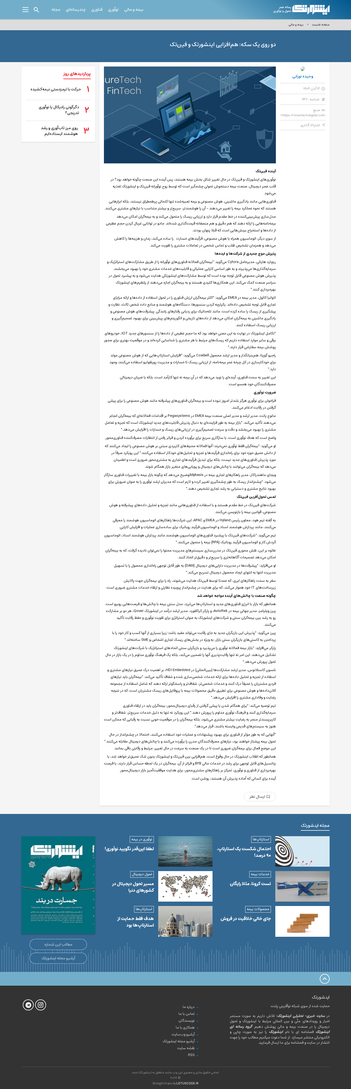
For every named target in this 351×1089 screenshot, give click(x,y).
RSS (191, 1055)
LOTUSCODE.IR (187, 1083)
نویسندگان (187, 1021)
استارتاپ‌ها (261, 839)
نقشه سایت (186, 1048)
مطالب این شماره (58, 944)
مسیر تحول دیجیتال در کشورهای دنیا (133, 887)
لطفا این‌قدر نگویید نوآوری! (129, 849)
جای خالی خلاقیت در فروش (245, 918)
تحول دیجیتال (142, 874)
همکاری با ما (185, 1027)
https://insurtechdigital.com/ (302, 115)
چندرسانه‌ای (76, 9)
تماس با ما (187, 1014)
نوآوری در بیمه (141, 839)
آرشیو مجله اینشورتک (58, 958)
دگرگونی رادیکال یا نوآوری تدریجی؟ (59, 110)
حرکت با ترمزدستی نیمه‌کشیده (55, 89)
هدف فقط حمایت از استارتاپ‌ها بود (135, 922)
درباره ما (189, 1007)
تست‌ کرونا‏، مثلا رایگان (250, 884)
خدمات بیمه (260, 874)
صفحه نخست (321, 24)
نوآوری (113, 9)
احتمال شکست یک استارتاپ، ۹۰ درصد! (244, 852)
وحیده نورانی (302, 76)
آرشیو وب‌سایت (183, 1034)
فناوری (97, 9)
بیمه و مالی (133, 9)
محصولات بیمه (258, 909)
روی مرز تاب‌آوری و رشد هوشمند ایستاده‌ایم (59, 131)
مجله (56, 9)
